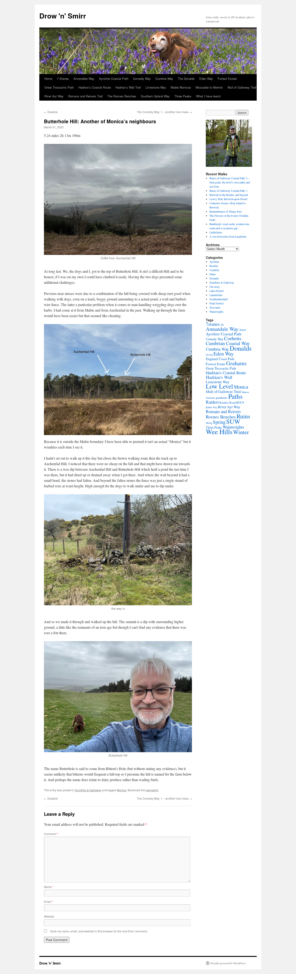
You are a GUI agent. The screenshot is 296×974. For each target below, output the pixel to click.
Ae (222, 325)
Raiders (212, 402)
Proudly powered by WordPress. (228, 963)
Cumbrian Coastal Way (228, 343)
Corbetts (232, 338)
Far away (215, 286)
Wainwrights (216, 311)
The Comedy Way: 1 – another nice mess (164, 112)
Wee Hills (219, 431)
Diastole (51, 112)
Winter (241, 432)
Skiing (209, 422)
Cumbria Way (164, 78)
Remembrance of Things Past (226, 211)
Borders (214, 266)
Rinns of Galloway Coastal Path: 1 (228, 190)
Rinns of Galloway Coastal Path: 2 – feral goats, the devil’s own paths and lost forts (230, 182)
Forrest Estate (227, 78)
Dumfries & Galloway (88, 790)
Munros (245, 392)
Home (48, 78)
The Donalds (186, 78)
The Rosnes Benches (121, 96)
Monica (121, 790)
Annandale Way (84, 78)
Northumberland (219, 299)
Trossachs (215, 307)
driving (209, 354)
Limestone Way (155, 87)
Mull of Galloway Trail (242, 87)
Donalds (214, 278)
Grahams (236, 363)
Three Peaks (182, 96)
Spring (219, 422)
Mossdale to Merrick (209, 87)
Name (48, 887)
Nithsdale (210, 397)
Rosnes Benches (221, 417)
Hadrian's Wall (219, 377)
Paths (235, 396)
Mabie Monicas (181, 87)
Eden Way (206, 78)
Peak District (217, 303)
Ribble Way (211, 407)
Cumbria (214, 270)
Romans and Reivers (223, 411)
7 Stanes (63, 78)
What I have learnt (208, 96)
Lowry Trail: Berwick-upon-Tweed (228, 199)
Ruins (243, 416)
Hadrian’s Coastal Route (94, 87)
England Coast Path (220, 358)
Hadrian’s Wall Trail (128, 87)
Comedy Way (142, 78)
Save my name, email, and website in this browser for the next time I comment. (99, 931)
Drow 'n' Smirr (62, 16)
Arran (242, 330)
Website (49, 916)
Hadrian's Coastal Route (226, 372)
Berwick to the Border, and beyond (229, 195)
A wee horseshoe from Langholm (228, 236)
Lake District (217, 291)
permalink (152, 790)
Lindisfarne (216, 232)
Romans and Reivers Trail (85, 96)
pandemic (222, 398)
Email (48, 901)
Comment (51, 834)
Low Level (219, 386)
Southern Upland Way (155, 96)
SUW (233, 421)
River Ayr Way (54, 96)
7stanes (213, 324)
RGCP (240, 403)
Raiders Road (227, 403)
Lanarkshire (216, 295)
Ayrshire (214, 261)
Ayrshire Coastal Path (113, 78)
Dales (213, 274)
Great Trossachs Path (59, 87)
